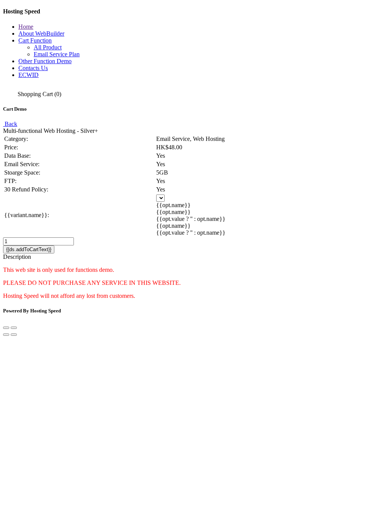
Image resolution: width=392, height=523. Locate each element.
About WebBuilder (41, 33)
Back (10, 124)
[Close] (6, 328)
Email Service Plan (57, 54)
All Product (48, 47)
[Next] (14, 334)
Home (25, 26)
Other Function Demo (45, 61)
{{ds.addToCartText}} (28, 249)
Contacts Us (33, 68)
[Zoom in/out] (14, 328)
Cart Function (35, 40)
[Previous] (6, 334)
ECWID (28, 75)
